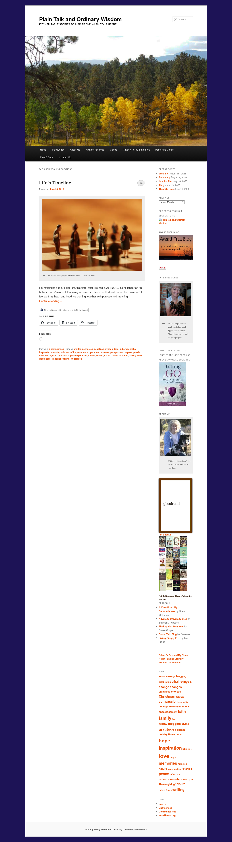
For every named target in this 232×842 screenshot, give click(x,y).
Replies (76, 358)
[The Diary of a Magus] (176, 557)
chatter (77, 349)
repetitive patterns (77, 355)
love (164, 756)
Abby (162, 185)
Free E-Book (46, 157)
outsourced (83, 352)
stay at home (111, 355)
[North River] (183, 568)
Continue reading (51, 301)
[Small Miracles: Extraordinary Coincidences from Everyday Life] (169, 588)
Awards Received (95, 149)
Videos (113, 149)
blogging (181, 676)
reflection (175, 774)
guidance (180, 729)
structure (123, 355)
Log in (162, 804)
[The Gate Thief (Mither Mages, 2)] (183, 546)
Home (43, 149)
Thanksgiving (167, 784)
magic (173, 757)
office (73, 352)
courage (163, 706)
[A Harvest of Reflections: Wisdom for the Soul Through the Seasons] (162, 568)
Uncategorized (56, 349)
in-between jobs (128, 349)
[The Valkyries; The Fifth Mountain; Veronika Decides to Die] (183, 589)
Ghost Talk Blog (168, 634)
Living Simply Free (169, 638)
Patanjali (186, 768)
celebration (165, 681)
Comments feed (167, 811)
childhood (164, 691)
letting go (187, 748)
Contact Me (65, 157)
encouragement (168, 712)
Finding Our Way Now (171, 626)
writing (66, 358)
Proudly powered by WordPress (130, 829)
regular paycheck (58, 355)
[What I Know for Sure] (162, 589)
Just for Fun (165, 181)
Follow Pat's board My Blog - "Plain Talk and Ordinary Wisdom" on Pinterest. (173, 658)
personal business (99, 352)
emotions (184, 706)
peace (164, 773)
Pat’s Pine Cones (164, 149)
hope (164, 740)
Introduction (58, 149)
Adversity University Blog (173, 618)
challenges (182, 681)
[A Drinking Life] (176, 568)
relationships (183, 779)
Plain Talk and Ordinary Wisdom (80, 19)
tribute (180, 784)
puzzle (136, 352)
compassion (168, 701)
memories (168, 763)
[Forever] (162, 578)
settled (99, 355)
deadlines (99, 349)
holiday (163, 734)
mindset (65, 352)
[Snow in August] (176, 579)
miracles (182, 763)
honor (179, 734)
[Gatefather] (162, 546)
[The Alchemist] (169, 568)
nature (163, 769)
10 (141, 183)
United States (165, 790)
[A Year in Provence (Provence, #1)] (176, 546)
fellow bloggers (170, 724)
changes (176, 687)
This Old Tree (166, 189)
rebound (43, 355)
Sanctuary (164, 177)
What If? (163, 173)
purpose (128, 352)
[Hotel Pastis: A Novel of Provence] (162, 557)
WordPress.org (167, 815)
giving (185, 724)
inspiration (44, 352)
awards (162, 676)
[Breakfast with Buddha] (176, 590)
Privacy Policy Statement (136, 149)
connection (183, 702)
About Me (75, 149)
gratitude (166, 729)
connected (87, 349)
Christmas (167, 696)
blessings (170, 676)
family (165, 718)
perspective (116, 352)
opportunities (174, 769)
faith (182, 711)
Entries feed (165, 807)
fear (174, 719)
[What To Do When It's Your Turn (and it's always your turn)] (183, 577)
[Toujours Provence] (169, 546)
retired (91, 355)
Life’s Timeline (55, 182)
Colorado (179, 696)
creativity (173, 706)
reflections (166, 779)
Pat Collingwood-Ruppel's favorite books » (175, 598)
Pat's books (165, 534)
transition (56, 358)
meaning (55, 352)
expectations (112, 349)
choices (176, 691)
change (164, 687)
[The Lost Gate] (169, 558)
